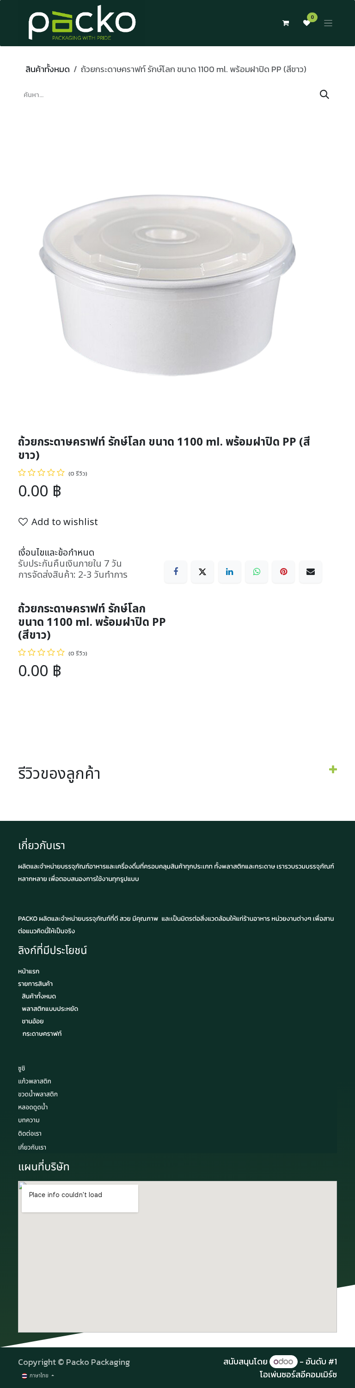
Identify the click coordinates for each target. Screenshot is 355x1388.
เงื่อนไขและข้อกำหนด (56, 553)
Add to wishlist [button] (64, 522)
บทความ (29, 1120)
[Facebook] (176, 572)
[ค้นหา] (324, 95)
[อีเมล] (311, 572)
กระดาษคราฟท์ (42, 1034)
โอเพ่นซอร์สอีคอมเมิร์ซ (298, 1374)
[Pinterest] (283, 572)
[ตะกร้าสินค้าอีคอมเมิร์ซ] (285, 23)
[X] (202, 572)
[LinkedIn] (230, 572)
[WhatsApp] (256, 572)
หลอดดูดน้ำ (33, 1108)
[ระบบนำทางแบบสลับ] (328, 23)
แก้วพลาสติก (34, 1082)
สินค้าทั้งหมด (47, 69)
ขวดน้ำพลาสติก (38, 1095)
